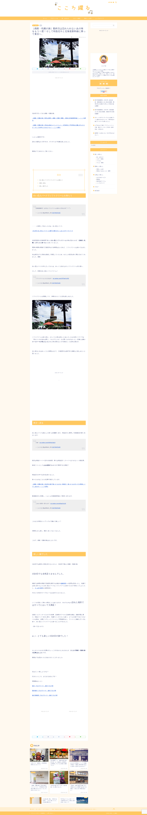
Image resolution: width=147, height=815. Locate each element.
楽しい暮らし (98, 154)
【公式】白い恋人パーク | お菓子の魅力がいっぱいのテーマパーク (52, 231)
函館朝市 (63, 583)
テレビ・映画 (100, 162)
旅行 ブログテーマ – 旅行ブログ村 (42, 686)
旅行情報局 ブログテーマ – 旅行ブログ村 (44, 695)
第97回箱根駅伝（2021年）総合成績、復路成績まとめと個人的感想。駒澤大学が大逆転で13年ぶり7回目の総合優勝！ (104, 103)
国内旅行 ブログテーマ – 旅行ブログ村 (44, 690)
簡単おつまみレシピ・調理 (103, 171)
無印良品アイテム (101, 181)
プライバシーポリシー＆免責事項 (38, 813)
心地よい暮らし (99, 174)
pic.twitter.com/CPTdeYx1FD (61, 278)
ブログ (96, 186)
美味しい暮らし (99, 166)
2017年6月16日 (56, 283)
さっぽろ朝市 (39, 588)
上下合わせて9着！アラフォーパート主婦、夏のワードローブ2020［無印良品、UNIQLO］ (104, 127)
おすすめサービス (101, 177)
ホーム (45, 18)
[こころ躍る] (73, 14)
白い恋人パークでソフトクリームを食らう (51, 180)
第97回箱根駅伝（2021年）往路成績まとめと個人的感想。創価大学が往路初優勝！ (104, 111)
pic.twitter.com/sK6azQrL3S (58, 503)
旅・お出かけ (65, 18)
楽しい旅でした (44, 186)
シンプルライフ (99, 18)
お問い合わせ (50, 813)
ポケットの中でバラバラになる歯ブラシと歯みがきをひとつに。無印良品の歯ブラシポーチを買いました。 (104, 119)
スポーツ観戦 (76, 18)
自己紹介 (97, 190)
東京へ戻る (43, 183)
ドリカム (99, 160)
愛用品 (98, 179)
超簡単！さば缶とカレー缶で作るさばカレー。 (104, 134)
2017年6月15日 (56, 212)
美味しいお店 (87, 18)
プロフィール (54, 18)
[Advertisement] (59, 90)
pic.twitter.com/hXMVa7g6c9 (47, 442)
